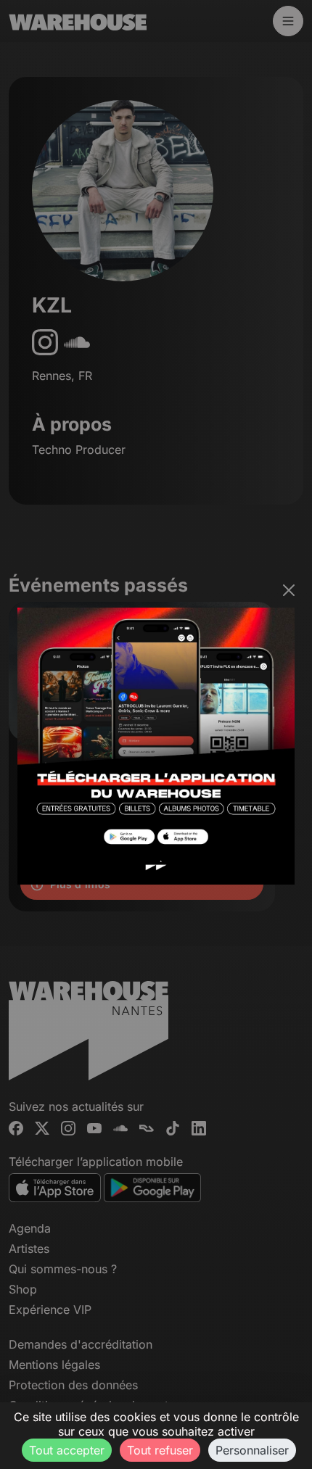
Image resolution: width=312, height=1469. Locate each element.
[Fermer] (288, 590)
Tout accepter (66, 1450)
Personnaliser (252, 1450)
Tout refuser (160, 1450)
